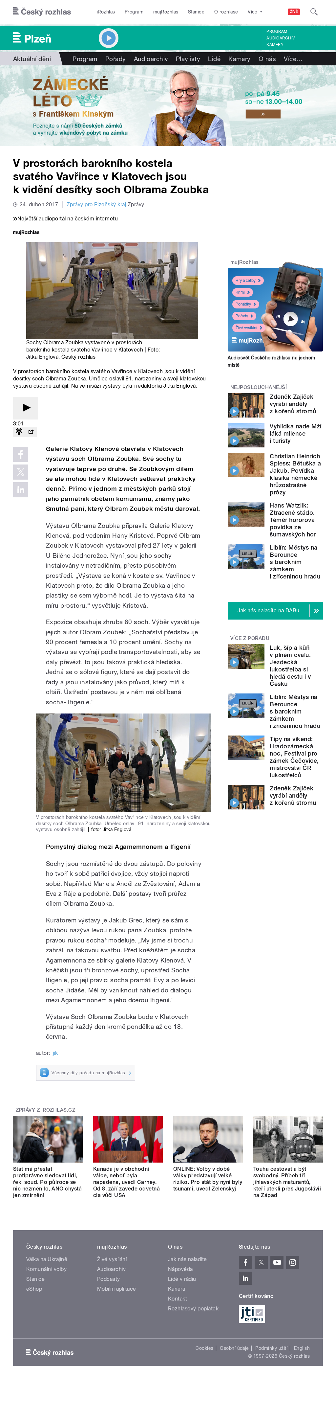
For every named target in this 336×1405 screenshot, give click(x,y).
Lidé (214, 58)
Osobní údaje (234, 1348)
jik (55, 1053)
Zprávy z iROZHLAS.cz (45, 1110)
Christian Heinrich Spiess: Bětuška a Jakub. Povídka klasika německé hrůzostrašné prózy (295, 474)
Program (134, 11)
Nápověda (180, 1269)
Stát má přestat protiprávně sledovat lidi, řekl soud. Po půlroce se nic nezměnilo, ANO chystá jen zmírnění (47, 1182)
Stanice (196, 11)
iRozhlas (106, 11)
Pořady (115, 58)
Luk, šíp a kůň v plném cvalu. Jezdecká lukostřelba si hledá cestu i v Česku (290, 665)
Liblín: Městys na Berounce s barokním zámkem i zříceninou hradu (295, 562)
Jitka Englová (42, 357)
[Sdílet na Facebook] (20, 454)
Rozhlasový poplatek (193, 1308)
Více (293, 58)
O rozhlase (226, 11)
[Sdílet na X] (20, 472)
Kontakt (177, 1299)
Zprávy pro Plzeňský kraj (96, 204)
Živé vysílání (246, 328)
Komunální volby (46, 1269)
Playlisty (188, 58)
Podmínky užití (271, 1348)
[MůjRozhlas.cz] (26, 233)
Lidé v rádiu (182, 1279)
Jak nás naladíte (187, 1259)
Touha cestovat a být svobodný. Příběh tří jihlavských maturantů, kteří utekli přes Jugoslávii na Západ (287, 1182)
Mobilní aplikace (116, 1289)
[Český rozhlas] (42, 12)
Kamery (275, 44)
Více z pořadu (249, 638)
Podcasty (108, 1279)
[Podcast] (19, 432)
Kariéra (176, 1289)
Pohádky (243, 304)
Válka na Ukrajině (46, 1259)
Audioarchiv (280, 38)
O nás (267, 58)
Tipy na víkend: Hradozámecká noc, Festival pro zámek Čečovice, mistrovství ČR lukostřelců (294, 757)
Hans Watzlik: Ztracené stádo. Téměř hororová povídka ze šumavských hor (293, 520)
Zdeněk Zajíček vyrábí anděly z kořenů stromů (293, 404)
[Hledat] (314, 12)
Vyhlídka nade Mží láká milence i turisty (295, 433)
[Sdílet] (31, 432)
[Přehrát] (25, 408)
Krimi (240, 292)
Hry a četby (246, 280)
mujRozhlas (165, 11)
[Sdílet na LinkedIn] (20, 489)
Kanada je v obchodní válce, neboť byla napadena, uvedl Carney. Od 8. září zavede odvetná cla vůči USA (126, 1182)
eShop (34, 1289)
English (302, 1348)
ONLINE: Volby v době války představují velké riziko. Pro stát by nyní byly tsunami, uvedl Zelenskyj (207, 1179)
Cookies (204, 1348)
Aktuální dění (32, 58)
